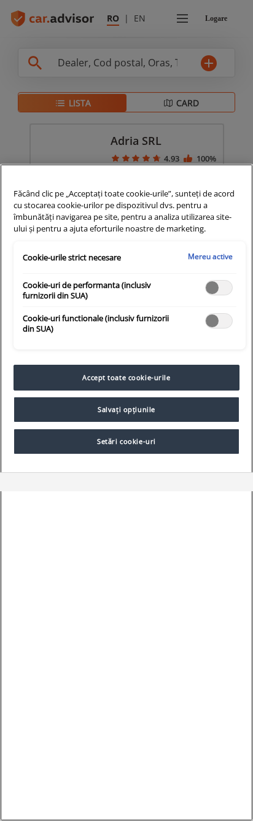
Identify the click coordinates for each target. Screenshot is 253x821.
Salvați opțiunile (126, 409)
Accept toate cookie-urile (126, 377)
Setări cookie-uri (126, 441)
